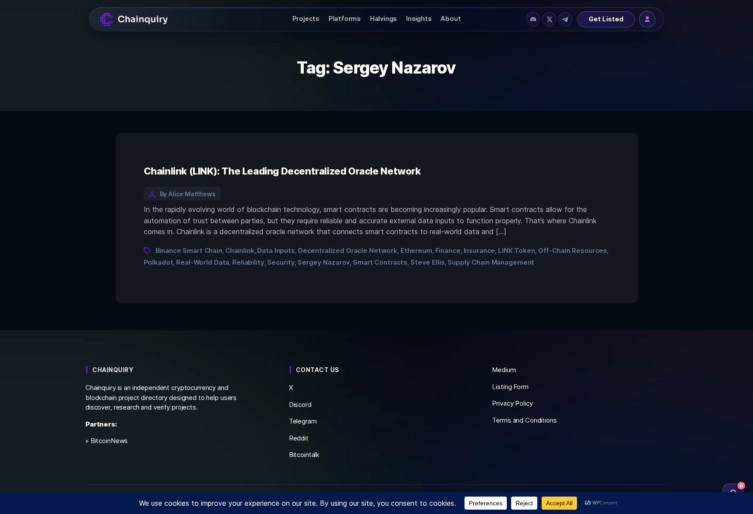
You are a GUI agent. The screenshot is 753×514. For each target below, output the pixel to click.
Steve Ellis (427, 262)
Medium (504, 370)
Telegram (303, 421)
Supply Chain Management (491, 262)
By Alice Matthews (188, 194)
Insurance (479, 250)
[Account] (647, 19)
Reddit (299, 438)
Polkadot (158, 262)
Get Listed (606, 19)
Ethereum (416, 250)
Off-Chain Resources (572, 250)
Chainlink (239, 250)
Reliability (248, 262)
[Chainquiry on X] (549, 19)
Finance (448, 250)
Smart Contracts (380, 262)
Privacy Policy (512, 403)
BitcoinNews (109, 441)
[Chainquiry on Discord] (533, 19)
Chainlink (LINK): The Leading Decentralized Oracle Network (282, 171)
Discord (300, 404)
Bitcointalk (304, 454)
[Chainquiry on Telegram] (565, 19)
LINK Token (516, 250)
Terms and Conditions (524, 420)
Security (281, 262)
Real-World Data (202, 262)
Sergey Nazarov (324, 262)
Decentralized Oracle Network (347, 250)
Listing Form (510, 387)
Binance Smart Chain (189, 250)
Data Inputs (276, 250)
